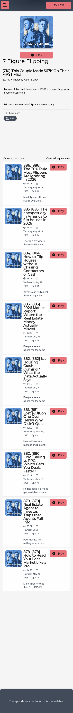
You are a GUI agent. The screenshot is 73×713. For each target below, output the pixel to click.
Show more (14, 113)
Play (39, 55)
